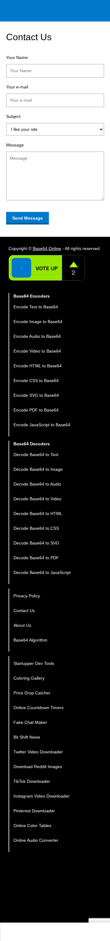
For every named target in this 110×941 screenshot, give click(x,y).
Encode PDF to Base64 (36, 410)
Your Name (17, 57)
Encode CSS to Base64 (36, 380)
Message (15, 145)
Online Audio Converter (35, 840)
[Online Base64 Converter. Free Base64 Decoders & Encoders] (59, 10)
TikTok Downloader (31, 781)
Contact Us (24, 610)
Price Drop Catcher (31, 692)
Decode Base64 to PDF (36, 557)
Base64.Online (47, 248)
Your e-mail (17, 86)
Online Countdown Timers (38, 707)
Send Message (27, 218)
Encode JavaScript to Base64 (41, 424)
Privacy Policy (26, 595)
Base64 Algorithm (30, 640)
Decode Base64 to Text (35, 454)
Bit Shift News (26, 737)
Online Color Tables (32, 825)
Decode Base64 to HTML (37, 513)
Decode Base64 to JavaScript (42, 572)
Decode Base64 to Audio (37, 484)
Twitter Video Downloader (38, 751)
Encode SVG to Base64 (36, 395)
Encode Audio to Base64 (37, 336)
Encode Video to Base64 (37, 351)
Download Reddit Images (37, 766)
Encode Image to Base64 (37, 321)
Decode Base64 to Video (37, 498)
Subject (13, 116)
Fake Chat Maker (30, 722)
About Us (22, 625)
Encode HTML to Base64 (37, 365)
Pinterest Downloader (34, 810)
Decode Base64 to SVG (36, 543)
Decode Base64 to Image (38, 469)
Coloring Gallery (29, 678)
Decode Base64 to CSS (36, 528)
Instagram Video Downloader (41, 796)
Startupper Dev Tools (33, 663)
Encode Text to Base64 (35, 306)
